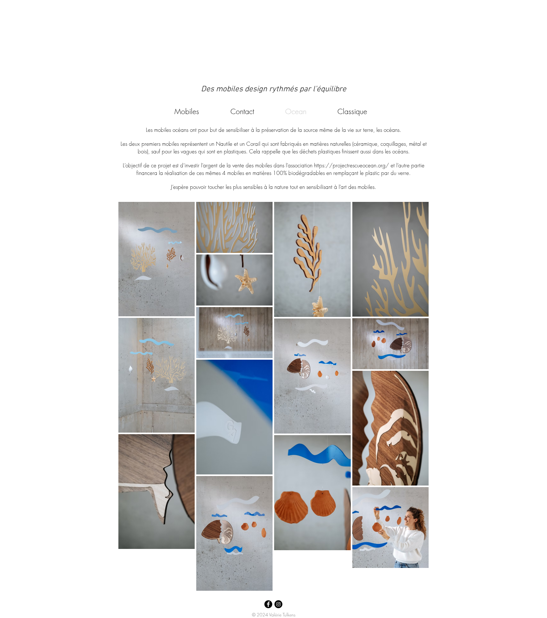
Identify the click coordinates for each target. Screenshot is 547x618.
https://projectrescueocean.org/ (351, 165)
